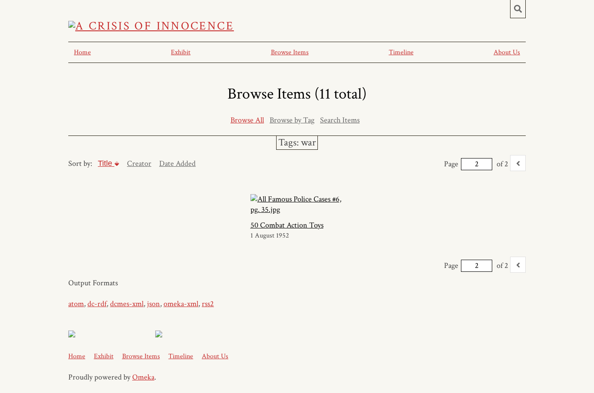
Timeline (401, 52)
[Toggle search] (518, 9)
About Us (507, 52)
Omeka (143, 377)
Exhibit (180, 52)
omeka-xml (181, 304)
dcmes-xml (126, 304)
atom (76, 304)
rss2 (208, 304)
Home (82, 52)
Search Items (340, 120)
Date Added (177, 163)
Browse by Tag (292, 120)
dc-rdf (97, 304)
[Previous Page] (518, 163)
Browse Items (290, 52)
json (153, 304)
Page (451, 164)
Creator (139, 163)
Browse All (247, 120)
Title (106, 163)
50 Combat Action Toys (287, 225)
